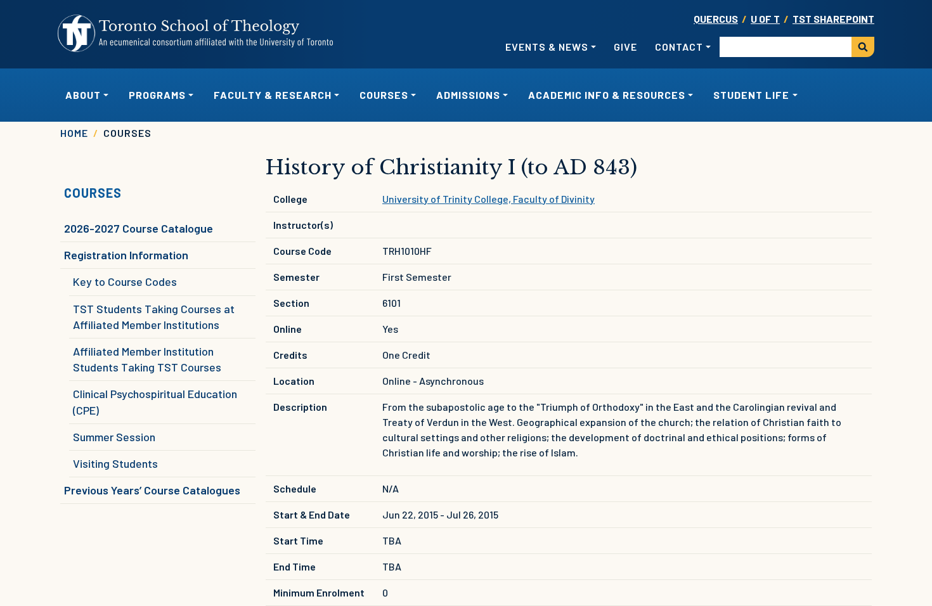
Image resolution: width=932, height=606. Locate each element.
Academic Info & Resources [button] (606, 95)
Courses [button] (383, 95)
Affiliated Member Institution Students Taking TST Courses (147, 359)
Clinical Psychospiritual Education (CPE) (155, 401)
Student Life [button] (751, 95)
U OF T (765, 19)
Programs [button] (157, 95)
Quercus (716, 19)
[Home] (196, 34)
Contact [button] (679, 47)
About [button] (83, 95)
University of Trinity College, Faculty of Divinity (488, 199)
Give (625, 47)
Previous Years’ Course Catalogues (152, 490)
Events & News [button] (546, 47)
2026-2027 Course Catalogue (138, 228)
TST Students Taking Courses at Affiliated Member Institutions (154, 317)
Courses (93, 192)
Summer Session (114, 437)
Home (74, 133)
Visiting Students (115, 463)
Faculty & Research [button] (273, 95)
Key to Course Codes (125, 281)
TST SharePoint (833, 19)
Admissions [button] (468, 95)
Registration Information (126, 255)
